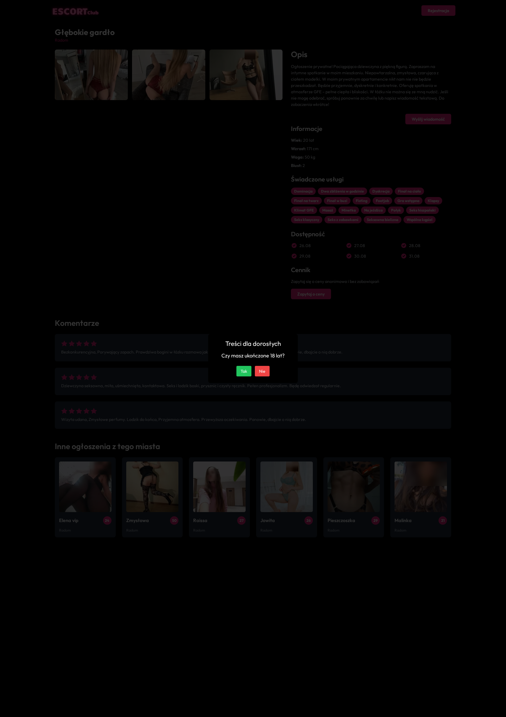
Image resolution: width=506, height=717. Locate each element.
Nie (262, 371)
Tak (244, 371)
